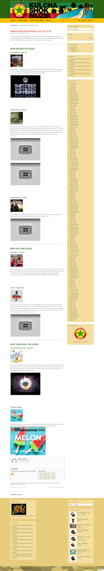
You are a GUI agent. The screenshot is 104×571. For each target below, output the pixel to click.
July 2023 (72, 150)
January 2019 (73, 248)
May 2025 (72, 110)
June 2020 (72, 217)
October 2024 (73, 123)
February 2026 (74, 94)
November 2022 (74, 165)
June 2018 (72, 260)
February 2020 (74, 224)
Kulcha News (73, 47)
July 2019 (72, 237)
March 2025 (73, 114)
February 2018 (74, 267)
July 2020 (72, 215)
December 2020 (74, 206)
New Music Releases (47, 483)
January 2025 (73, 118)
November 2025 (74, 100)
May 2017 (72, 284)
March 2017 (73, 287)
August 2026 (73, 83)
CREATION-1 (91, 568)
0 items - (86, 20)
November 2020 (74, 208)
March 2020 (73, 222)
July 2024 (72, 128)
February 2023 (74, 159)
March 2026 (73, 92)
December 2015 (74, 314)
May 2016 (72, 305)
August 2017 (73, 278)
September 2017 (74, 276)
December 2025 (74, 98)
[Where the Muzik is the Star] (51, 17)
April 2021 (73, 199)
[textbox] (80, 29)
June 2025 (72, 109)
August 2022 (73, 170)
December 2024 (74, 119)
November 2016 (74, 294)
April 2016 (73, 307)
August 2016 (73, 300)
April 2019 (73, 242)
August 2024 (73, 127)
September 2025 (74, 103)
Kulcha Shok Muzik (15, 1)
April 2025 (73, 112)
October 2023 (73, 145)
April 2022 (73, 177)
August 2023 (73, 148)
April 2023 (73, 156)
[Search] (91, 38)
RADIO (48, 20)
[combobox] (80, 29)
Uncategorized (74, 50)
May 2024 (72, 132)
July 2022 (72, 172)
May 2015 (72, 320)
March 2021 (73, 201)
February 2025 (74, 116)
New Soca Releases (20, 484)
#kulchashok (14, 483)
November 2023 (74, 143)
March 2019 (73, 244)
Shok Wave (24, 33)
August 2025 (73, 105)
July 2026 (72, 85)
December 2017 (74, 271)
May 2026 (72, 89)
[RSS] (12, 474)
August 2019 (73, 235)
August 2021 (73, 192)
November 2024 (74, 121)
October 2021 (73, 188)
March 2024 (73, 136)
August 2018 (73, 257)
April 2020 (73, 221)
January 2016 (73, 313)
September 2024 (74, 125)
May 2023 (72, 154)
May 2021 (72, 197)
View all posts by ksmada (24, 461)
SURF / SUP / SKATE (36, 20)
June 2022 (72, 174)
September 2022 (74, 168)
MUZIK (13, 20)
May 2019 (72, 240)
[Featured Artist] (18, 514)
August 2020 (73, 213)
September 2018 (74, 255)
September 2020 (74, 211)
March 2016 (73, 309)
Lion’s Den (28, 1)
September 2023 (74, 146)
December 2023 (74, 141)
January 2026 (73, 96)
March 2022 (73, 179)
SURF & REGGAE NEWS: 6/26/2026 (22, 554)
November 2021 (74, 186)
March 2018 (73, 266)
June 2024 (72, 130)
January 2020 (73, 226)
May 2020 (72, 219)
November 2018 (74, 251)
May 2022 (72, 175)
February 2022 (74, 181)
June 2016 (72, 304)
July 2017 (72, 280)
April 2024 (73, 134)
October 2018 (73, 253)
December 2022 (74, 163)
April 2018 (73, 264)
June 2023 (72, 152)
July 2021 (72, 193)
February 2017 (74, 289)
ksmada (13, 33)
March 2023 (73, 157)
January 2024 (73, 139)
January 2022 (73, 183)
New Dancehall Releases (35, 483)
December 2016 (74, 293)
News (23, 1)
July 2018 (72, 258)
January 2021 (73, 204)
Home (18, 25)
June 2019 (72, 239)
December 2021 (74, 184)
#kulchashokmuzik (23, 483)
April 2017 (73, 285)
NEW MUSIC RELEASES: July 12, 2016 (18, 487)
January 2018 (73, 269)
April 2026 (73, 91)
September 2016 (74, 298)
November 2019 (74, 230)
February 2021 (74, 202)
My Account (35, 1)
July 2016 (72, 302)
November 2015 (74, 316)
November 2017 (74, 273)
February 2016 (74, 311)
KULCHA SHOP (22, 20)
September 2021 (74, 190)
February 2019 (74, 246)
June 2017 (72, 282)
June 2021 (72, 195)
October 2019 (73, 231)
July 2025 (72, 107)
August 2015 (73, 318)
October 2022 (73, 166)
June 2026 (72, 87)
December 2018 (74, 249)
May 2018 (72, 262)
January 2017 (73, 291)
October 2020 (73, 210)
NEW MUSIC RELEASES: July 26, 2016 (56, 487)
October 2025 (73, 101)
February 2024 (74, 138)
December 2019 (74, 228)
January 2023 (73, 161)
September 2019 (74, 233)
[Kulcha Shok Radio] (80, 333)
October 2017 (73, 275)
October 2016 (73, 296)
